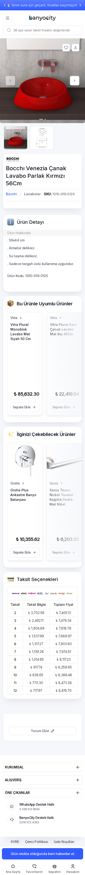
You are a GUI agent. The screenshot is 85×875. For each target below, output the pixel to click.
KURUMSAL (14, 767)
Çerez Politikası (36, 841)
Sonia (54, 483)
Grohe (15, 483)
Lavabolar (32, 194)
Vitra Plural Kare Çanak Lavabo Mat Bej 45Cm (63, 329)
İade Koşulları (64, 841)
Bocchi (11, 194)
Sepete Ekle (21, 407)
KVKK (15, 841)
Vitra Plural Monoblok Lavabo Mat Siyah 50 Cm (20, 332)
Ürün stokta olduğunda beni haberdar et (42, 854)
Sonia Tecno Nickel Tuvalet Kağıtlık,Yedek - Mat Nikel (63, 497)
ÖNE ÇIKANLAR (17, 793)
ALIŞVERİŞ (13, 780)
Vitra (13, 318)
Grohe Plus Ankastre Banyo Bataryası (23, 495)
